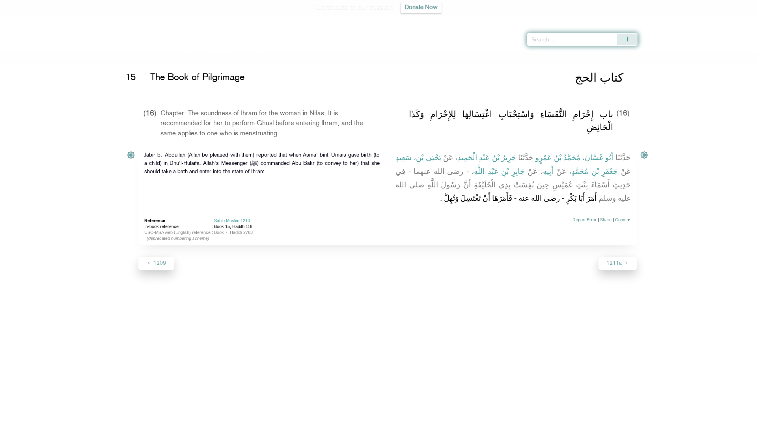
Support (342, 419)
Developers (373, 419)
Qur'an (659, 19)
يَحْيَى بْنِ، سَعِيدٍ (418, 157)
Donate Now (421, 8)
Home (138, 56)
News (318, 419)
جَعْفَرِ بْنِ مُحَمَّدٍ (594, 171)
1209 (159, 263)
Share (606, 219)
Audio (737, 19)
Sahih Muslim (166, 56)
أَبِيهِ (548, 171)
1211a (614, 263)
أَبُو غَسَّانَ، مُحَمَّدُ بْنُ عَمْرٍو (574, 157)
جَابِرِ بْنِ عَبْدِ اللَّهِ (499, 171)
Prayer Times (710, 19)
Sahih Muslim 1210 (232, 220)
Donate (427, 419)
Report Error (584, 219)
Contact (402, 419)
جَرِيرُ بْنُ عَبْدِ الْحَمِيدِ (486, 157)
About (298, 419)
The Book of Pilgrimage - (225, 56)
